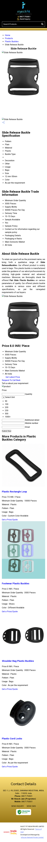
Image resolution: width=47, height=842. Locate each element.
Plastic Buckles (12, 41)
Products (9, 38)
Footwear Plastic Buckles (15, 583)
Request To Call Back (11, 380)
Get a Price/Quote (10, 519)
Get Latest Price (12, 377)
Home (7, 35)
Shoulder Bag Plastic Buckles (18, 661)
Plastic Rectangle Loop (14, 491)
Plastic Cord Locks (12, 738)
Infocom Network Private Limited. (32, 837)
